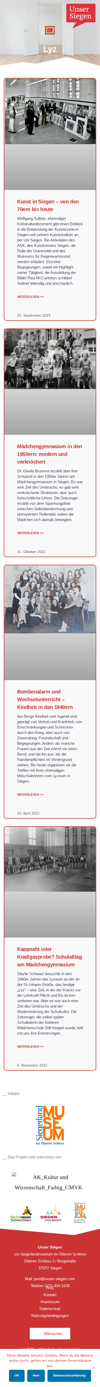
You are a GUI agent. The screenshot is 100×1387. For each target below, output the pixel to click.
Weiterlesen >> (30, 297)
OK (17, 1375)
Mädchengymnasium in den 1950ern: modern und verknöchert (49, 454)
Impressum (50, 1301)
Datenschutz (50, 1308)
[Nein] (93, 1368)
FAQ (50, 1288)
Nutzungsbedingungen (50, 1315)
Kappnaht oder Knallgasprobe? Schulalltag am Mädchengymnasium (49, 956)
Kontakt (50, 1295)
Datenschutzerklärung (69, 1375)
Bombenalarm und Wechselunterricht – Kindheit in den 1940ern (45, 699)
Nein (36, 1375)
